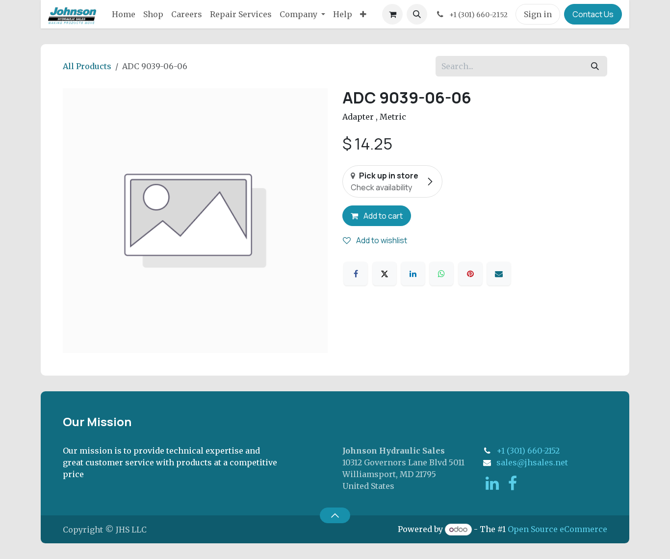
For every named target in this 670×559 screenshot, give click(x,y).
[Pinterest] (470, 273)
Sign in (538, 14)
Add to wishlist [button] (381, 240)
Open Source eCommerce (557, 529)
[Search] (595, 66)
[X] (384, 273)
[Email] (499, 273)
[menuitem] (123, 14)
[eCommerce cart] (392, 14)
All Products (87, 66)
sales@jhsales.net (532, 462)
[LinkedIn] (413, 273)
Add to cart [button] (382, 215)
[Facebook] (355, 273)
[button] (417, 14)
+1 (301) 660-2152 (528, 451)
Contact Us (593, 14)
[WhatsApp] (441, 273)
